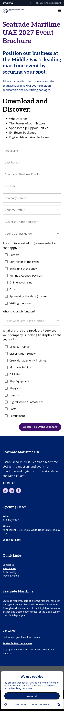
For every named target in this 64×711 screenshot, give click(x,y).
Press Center (9, 568)
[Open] (58, 210)
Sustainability (9, 572)
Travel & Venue (11, 575)
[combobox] (29, 210)
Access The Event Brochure (40, 427)
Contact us (8, 564)
